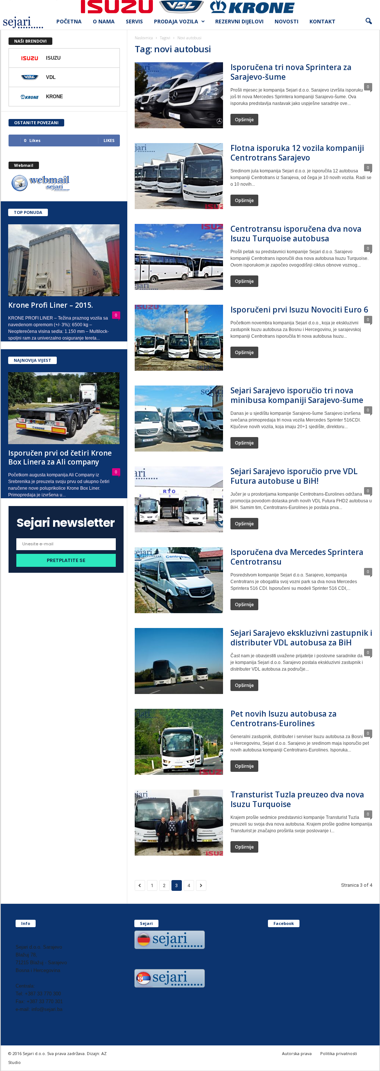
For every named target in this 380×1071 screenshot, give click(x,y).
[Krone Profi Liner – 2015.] (64, 260)
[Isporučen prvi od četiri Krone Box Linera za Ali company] (64, 408)
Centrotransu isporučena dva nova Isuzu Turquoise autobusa (295, 234)
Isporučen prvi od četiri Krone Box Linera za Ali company (60, 457)
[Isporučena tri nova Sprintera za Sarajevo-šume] (179, 95)
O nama (104, 21)
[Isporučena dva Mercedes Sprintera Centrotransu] (179, 580)
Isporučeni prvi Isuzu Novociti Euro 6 (299, 309)
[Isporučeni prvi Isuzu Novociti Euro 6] (179, 338)
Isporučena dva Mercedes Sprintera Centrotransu (296, 557)
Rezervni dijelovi (239, 21)
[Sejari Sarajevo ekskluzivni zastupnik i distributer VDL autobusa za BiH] (179, 661)
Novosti (286, 21)
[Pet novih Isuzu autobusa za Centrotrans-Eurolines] (179, 742)
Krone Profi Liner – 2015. (50, 305)
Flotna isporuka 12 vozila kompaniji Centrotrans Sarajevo (297, 153)
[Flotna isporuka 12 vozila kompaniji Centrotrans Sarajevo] (179, 176)
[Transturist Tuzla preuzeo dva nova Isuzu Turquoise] (179, 823)
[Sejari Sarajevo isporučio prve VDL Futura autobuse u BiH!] (179, 499)
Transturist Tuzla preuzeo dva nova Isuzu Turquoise (297, 799)
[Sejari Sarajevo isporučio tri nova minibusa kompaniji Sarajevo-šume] (179, 419)
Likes (109, 140)
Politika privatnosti (338, 1053)
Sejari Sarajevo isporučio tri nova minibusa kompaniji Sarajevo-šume (296, 395)
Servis (134, 21)
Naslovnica (144, 37)
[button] (368, 21)
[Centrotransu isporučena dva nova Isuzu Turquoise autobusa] (179, 257)
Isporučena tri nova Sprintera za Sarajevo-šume (290, 72)
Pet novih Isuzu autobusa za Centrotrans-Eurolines (283, 718)
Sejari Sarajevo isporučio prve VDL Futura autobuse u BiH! (294, 476)
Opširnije (244, 119)
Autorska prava (297, 1053)
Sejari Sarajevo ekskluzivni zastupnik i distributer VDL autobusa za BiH (301, 638)
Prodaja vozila (176, 21)
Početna (69, 21)
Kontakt (322, 21)
